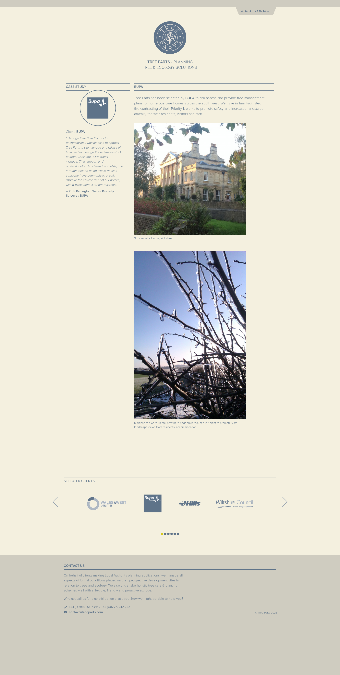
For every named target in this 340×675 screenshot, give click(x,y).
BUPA (190, 98)
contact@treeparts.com (86, 612)
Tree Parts (170, 38)
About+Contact (256, 11)
